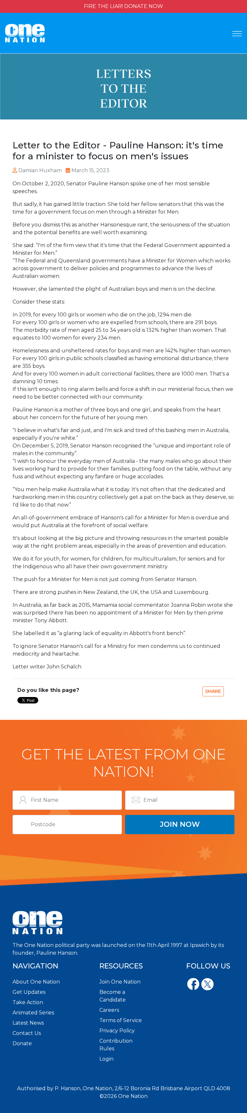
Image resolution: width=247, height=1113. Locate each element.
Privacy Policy (117, 1031)
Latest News (28, 1023)
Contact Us (27, 1033)
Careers (109, 1010)
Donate (22, 1043)
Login (106, 1059)
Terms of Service (120, 1020)
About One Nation (36, 982)
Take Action (28, 1002)
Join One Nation (120, 982)
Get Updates (29, 992)
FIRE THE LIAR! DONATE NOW (123, 6)
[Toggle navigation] (237, 34)
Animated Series (33, 1013)
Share (213, 691)
